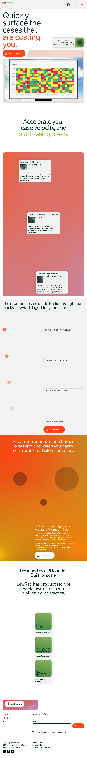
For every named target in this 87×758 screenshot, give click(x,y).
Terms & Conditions (39, 742)
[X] (4, 751)
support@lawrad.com (11, 742)
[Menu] (82, 4)
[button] (78, 98)
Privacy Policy (37, 745)
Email (34, 721)
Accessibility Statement (41, 747)
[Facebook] (8, 751)
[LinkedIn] (12, 751)
